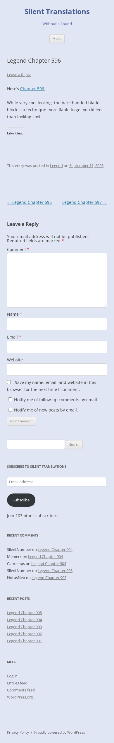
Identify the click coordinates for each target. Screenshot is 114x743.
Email (14, 337)
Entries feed (17, 683)
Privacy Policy (18, 732)
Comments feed (21, 690)
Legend (56, 165)
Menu (57, 38)
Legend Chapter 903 (55, 570)
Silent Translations (57, 11)
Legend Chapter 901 (24, 640)
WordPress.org (20, 697)
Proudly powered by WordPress (59, 732)
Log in (12, 676)
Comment (18, 249)
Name (14, 314)
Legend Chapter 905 (24, 612)
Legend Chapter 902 (24, 633)
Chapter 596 (32, 88)
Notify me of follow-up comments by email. (56, 399)
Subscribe (21, 500)
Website (15, 360)
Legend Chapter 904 (55, 549)
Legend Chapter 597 (84, 202)
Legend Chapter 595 (29, 202)
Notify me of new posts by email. (46, 410)
